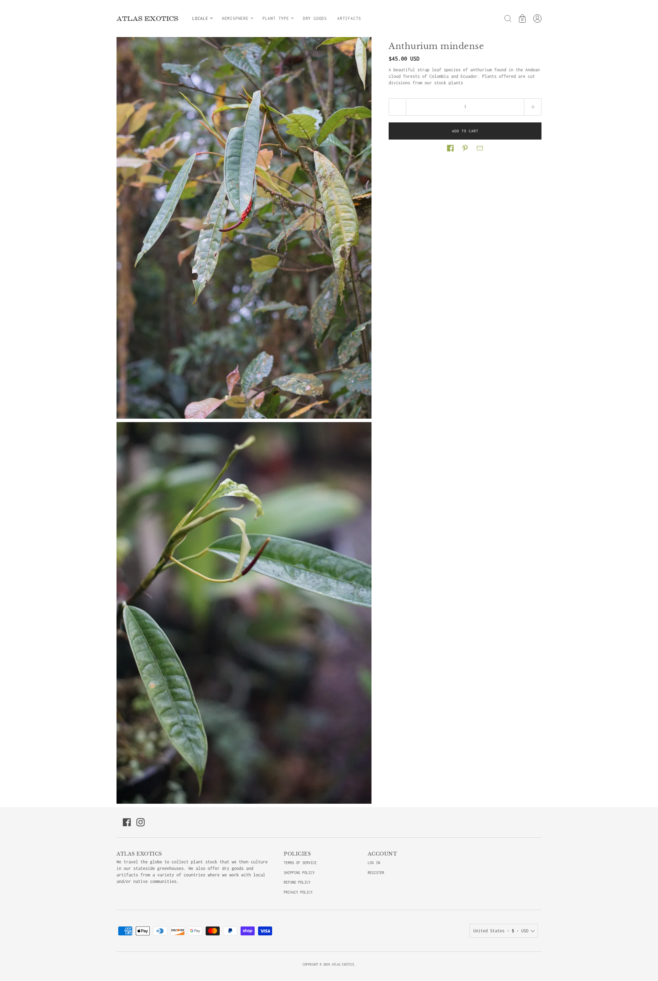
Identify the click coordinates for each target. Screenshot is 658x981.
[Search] (508, 18)
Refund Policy (297, 882)
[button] (450, 148)
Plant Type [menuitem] (276, 18)
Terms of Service (300, 863)
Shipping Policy (299, 873)
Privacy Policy (298, 892)
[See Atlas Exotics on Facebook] (127, 822)
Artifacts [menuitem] (349, 18)
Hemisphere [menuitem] (235, 18)
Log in (374, 863)
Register (376, 873)
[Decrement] (397, 107)
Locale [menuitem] (200, 18)
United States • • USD (500, 930)
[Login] (537, 18)
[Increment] (532, 107)
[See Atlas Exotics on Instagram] (140, 822)
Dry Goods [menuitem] (315, 18)
